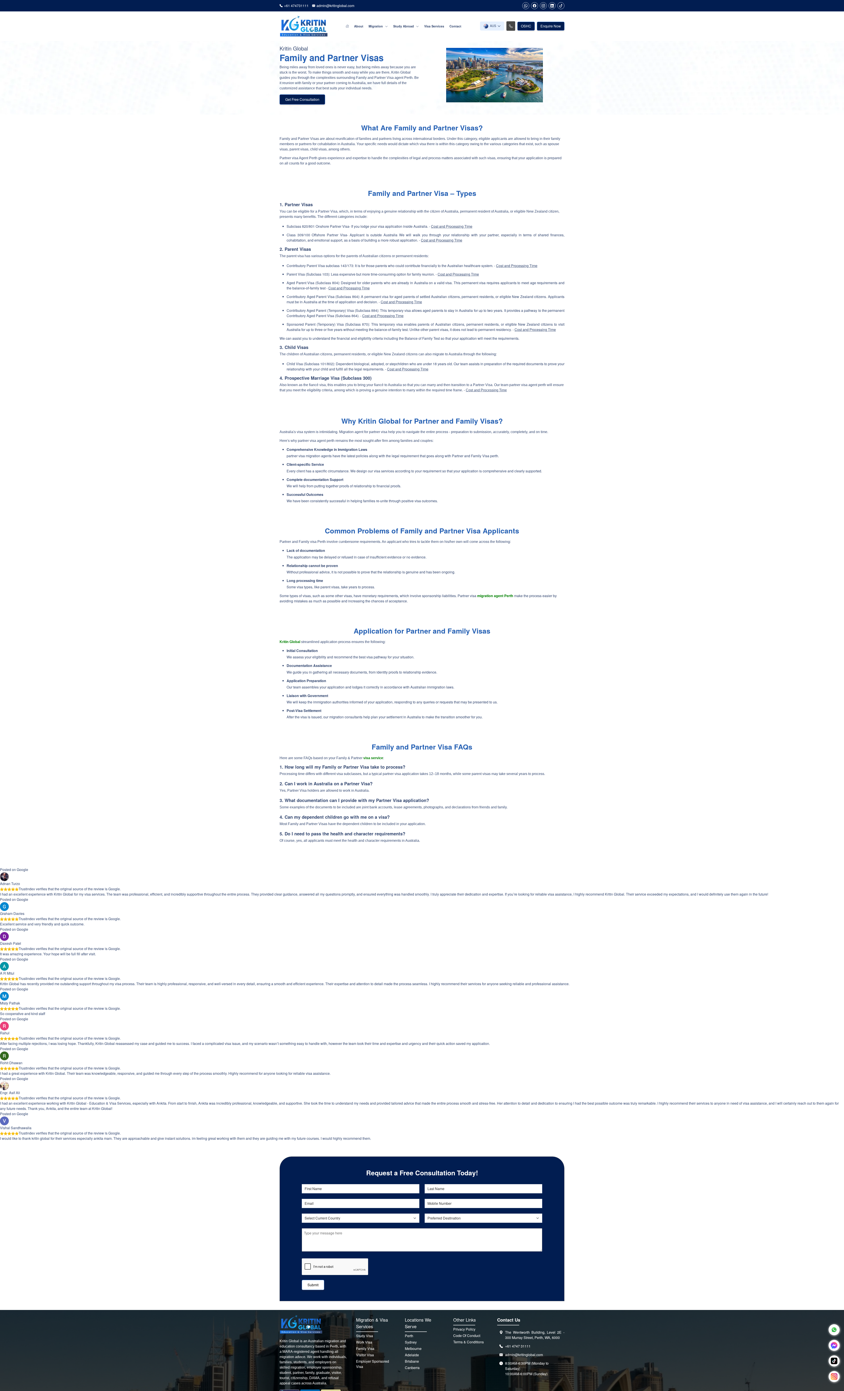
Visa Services (434, 26)
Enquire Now (550, 26)
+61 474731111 (296, 5)
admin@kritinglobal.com (335, 5)
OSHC (526, 26)
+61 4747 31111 (518, 1346)
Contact (455, 26)
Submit (312, 1284)
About (358, 26)
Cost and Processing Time (451, 226)
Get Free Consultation (302, 99)
